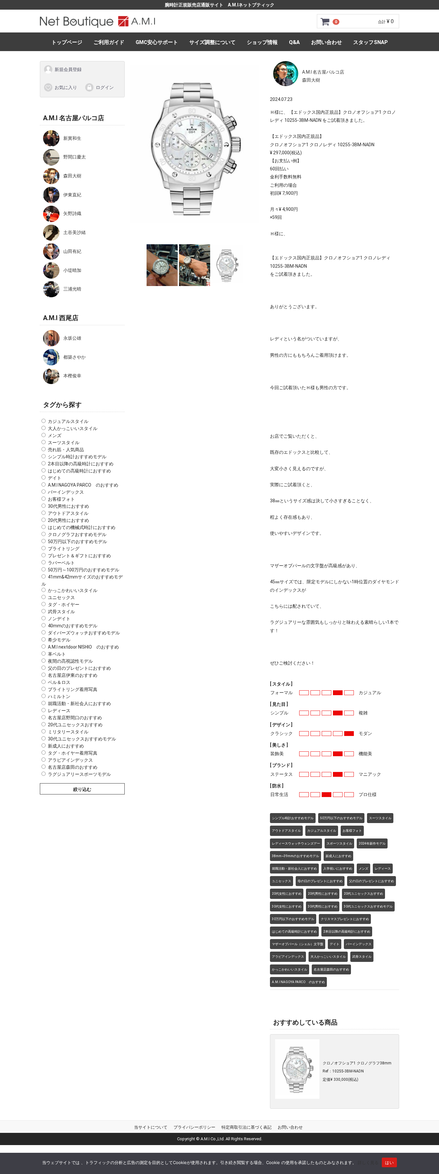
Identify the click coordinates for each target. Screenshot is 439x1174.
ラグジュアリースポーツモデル (79, 774)
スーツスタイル (63, 442)
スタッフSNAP (370, 42)
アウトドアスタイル (68, 513)
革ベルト (57, 654)
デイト (54, 477)
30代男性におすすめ (68, 506)
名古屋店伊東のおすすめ (72, 675)
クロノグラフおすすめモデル (77, 534)
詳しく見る (368, 1162)
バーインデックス (66, 492)
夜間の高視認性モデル (70, 661)
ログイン (105, 87)
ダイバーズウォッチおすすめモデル (84, 632)
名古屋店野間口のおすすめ (75, 717)
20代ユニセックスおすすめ (75, 724)
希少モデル (59, 639)
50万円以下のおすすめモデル (77, 541)
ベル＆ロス (59, 682)
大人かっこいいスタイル (72, 428)
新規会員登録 (68, 69)
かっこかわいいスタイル (72, 590)
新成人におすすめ (66, 745)
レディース (59, 710)
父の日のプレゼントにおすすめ (79, 668)
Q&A (294, 42)
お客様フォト (61, 499)
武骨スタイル (61, 611)
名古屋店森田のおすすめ (72, 767)
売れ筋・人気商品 (66, 449)
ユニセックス (61, 597)
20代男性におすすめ (68, 520)
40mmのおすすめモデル (72, 625)
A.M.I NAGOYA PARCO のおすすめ (83, 485)
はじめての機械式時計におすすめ (81, 527)
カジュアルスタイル (68, 421)
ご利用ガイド (109, 42)
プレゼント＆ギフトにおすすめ (79, 555)
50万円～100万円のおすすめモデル (83, 569)
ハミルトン (59, 696)
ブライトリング (63, 548)
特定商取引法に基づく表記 (246, 1127)
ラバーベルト (61, 562)
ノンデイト (59, 618)
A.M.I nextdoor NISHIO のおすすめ (83, 647)
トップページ (66, 42)
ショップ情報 (262, 42)
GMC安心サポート (157, 42)
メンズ (54, 435)
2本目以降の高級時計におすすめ (80, 463)
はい (389, 1162)
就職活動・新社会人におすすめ (79, 703)
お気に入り (66, 87)
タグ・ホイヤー (63, 604)
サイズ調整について (212, 42)
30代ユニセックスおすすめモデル (82, 738)
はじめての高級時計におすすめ (79, 470)
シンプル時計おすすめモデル (77, 456)
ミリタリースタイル (68, 731)
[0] (325, 21)
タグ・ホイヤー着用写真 (72, 753)
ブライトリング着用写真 (72, 689)
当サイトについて (150, 1127)
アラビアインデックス (70, 760)
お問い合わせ (326, 42)
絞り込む (82, 789)
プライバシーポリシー (194, 1127)
